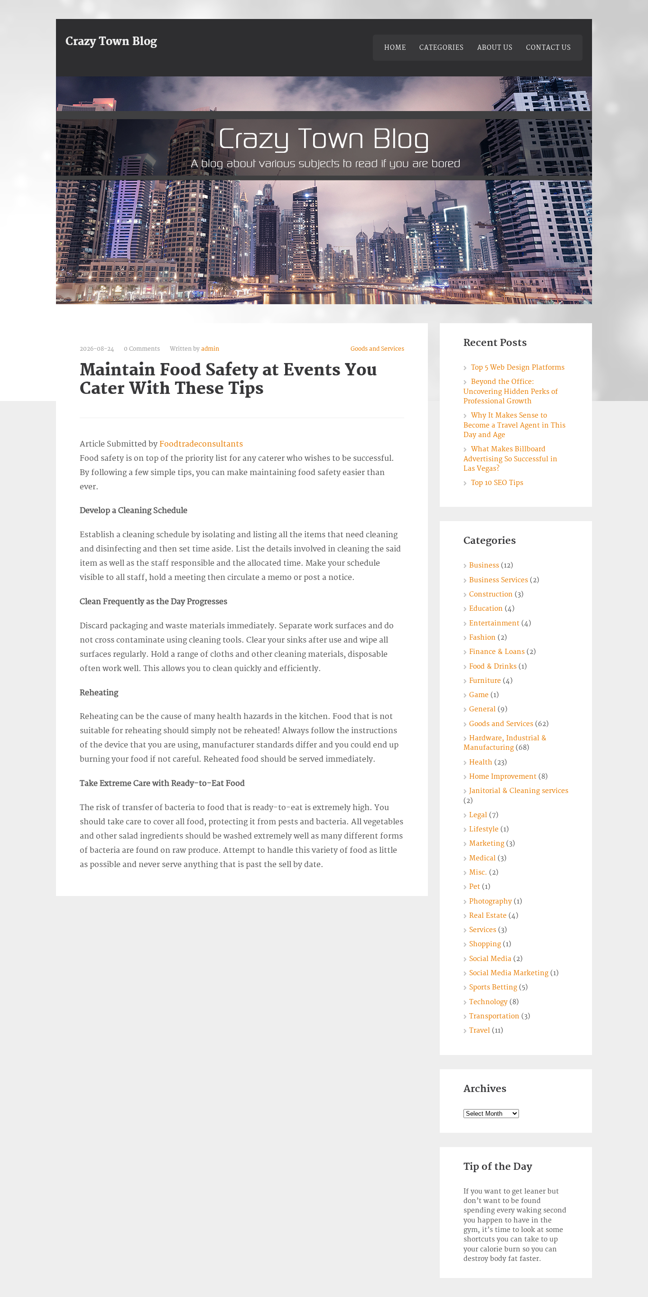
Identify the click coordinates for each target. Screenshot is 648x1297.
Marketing (486, 844)
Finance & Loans (497, 652)
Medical (482, 858)
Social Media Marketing (508, 973)
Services (482, 930)
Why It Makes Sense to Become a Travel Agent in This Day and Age (514, 425)
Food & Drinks (493, 666)
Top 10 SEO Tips (497, 483)
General (482, 709)
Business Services (498, 580)
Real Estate (488, 916)
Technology (488, 1002)
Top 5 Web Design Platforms (518, 368)
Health (480, 762)
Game (479, 695)
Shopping (485, 944)
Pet (474, 887)
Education (486, 609)
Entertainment (494, 623)
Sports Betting (493, 987)
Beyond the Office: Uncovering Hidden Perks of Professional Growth (510, 391)
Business (484, 565)
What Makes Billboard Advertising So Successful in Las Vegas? (510, 459)
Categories (441, 48)
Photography (490, 901)
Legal (478, 815)
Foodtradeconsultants (201, 444)
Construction (491, 594)
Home (395, 48)
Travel (479, 1030)
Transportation (494, 1016)
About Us (495, 48)
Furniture (485, 681)
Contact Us (548, 48)
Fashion (482, 638)
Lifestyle (484, 829)
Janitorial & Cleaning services (518, 791)
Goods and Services (377, 349)
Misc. (478, 872)
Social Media (490, 959)
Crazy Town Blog (111, 41)
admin (210, 349)
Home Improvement (503, 777)
